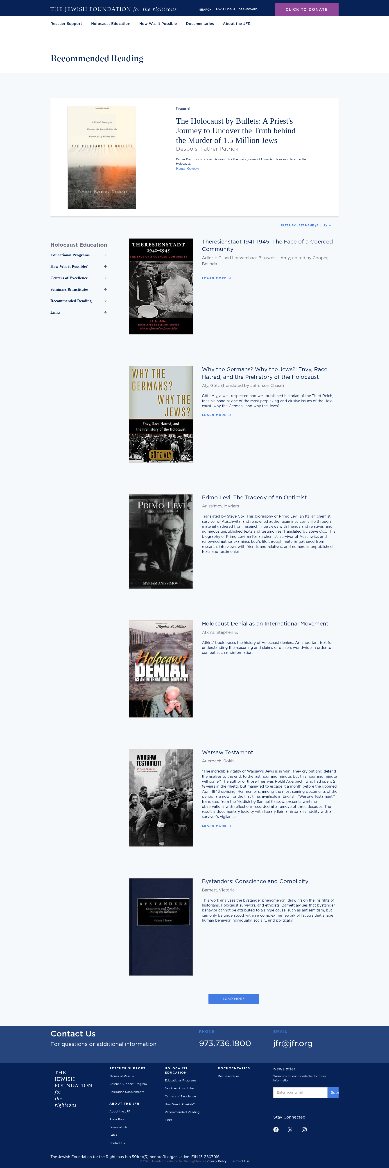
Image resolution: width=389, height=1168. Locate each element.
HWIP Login (225, 9)
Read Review (187, 168)
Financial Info (118, 1127)
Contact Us (117, 1143)
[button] (66, 24)
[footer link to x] (290, 1129)
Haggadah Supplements (126, 1092)
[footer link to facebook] (276, 1129)
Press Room (117, 1119)
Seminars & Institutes (179, 1088)
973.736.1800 (225, 1044)
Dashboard (248, 9)
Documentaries (200, 24)
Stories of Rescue (121, 1076)
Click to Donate (307, 9)
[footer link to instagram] (304, 1129)
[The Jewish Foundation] (113, 9)
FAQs (113, 1135)
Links (168, 1120)
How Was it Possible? (180, 1104)
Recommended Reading (182, 1112)
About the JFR (119, 1111)
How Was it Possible (158, 24)
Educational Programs (180, 1080)
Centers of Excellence (180, 1096)
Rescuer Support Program (128, 1084)
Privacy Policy (217, 1161)
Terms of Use (240, 1161)
